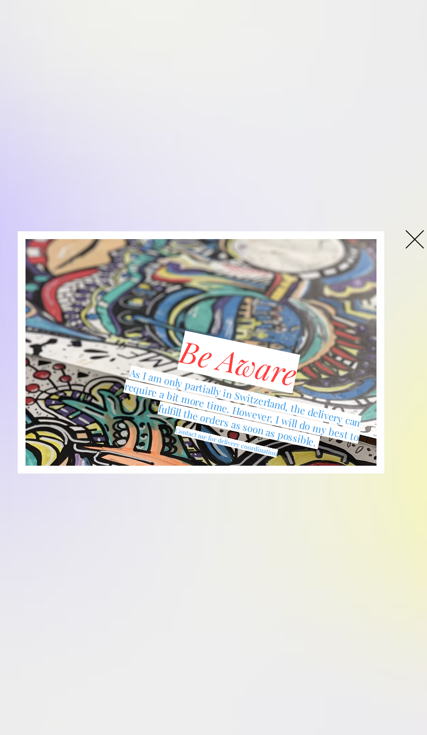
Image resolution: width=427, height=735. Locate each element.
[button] (415, 239)
